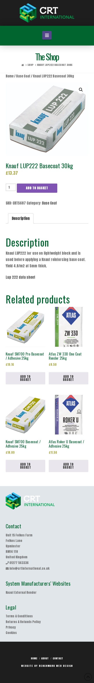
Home (10, 76)
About (45, 658)
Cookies (11, 632)
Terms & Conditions (19, 616)
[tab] (20, 218)
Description (21, 218)
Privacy (11, 627)
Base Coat (23, 76)
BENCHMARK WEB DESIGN (56, 666)
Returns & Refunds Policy (23, 622)
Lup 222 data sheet (20, 277)
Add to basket (37, 188)
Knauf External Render (21, 592)
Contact (58, 658)
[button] (47, 35)
